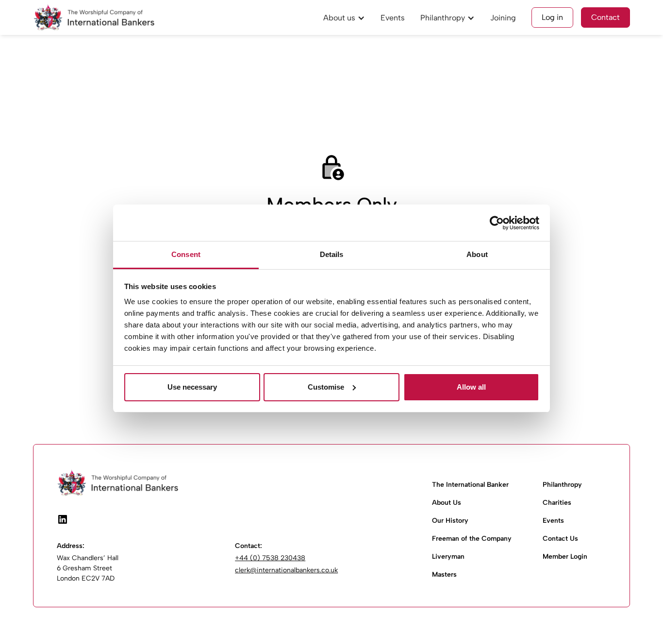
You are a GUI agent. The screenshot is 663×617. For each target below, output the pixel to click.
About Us (446, 502)
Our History (450, 520)
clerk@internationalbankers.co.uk (286, 570)
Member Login (565, 556)
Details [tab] (332, 254)
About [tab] (477, 254)
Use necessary (192, 387)
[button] (344, 17)
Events (393, 17)
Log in (552, 17)
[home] (93, 17)
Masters (444, 574)
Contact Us (560, 538)
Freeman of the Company (472, 538)
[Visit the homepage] (231, 483)
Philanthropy (562, 484)
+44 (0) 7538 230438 (270, 558)
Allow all (471, 387)
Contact (605, 17)
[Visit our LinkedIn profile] (62, 519)
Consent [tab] (185, 254)
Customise (326, 387)
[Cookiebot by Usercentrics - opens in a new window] (496, 223)
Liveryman (448, 556)
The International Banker (470, 484)
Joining (503, 17)
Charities (557, 502)
